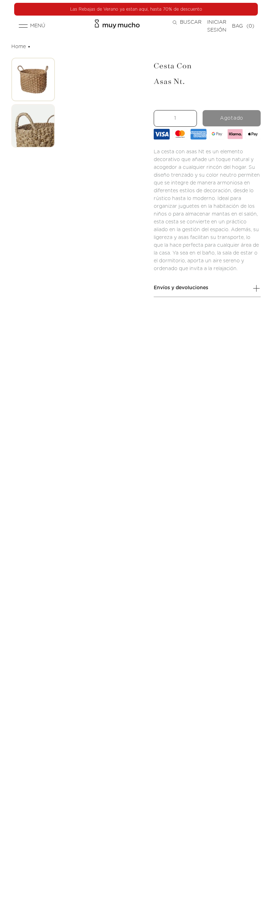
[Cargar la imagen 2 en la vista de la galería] (33, 126)
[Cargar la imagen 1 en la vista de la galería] (33, 79)
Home (18, 46)
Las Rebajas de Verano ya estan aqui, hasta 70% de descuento (136, 9)
